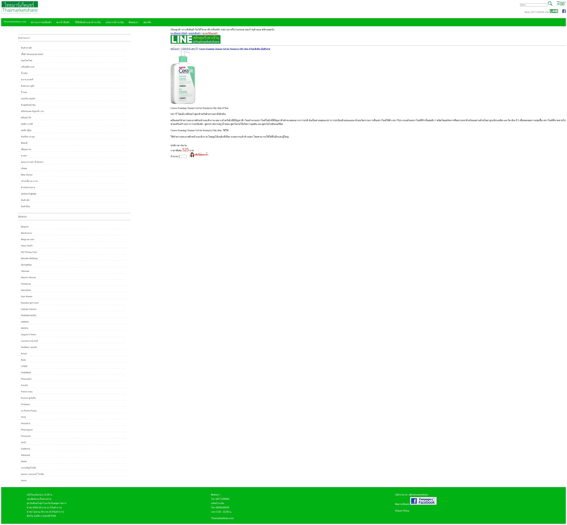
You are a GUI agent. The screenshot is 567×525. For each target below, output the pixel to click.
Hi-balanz (25, 404)
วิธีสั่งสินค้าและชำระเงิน (88, 22)
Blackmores (26, 233)
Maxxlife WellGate (29, 258)
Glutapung (26, 284)
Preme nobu (26, 391)
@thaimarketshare (418, 494)
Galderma (25, 449)
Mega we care (27, 239)
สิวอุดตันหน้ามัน (28, 105)
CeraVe (24, 385)
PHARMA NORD (28, 315)
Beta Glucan (26, 175)
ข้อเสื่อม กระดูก (28, 136)
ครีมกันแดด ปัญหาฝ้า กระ (32, 111)
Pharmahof (26, 379)
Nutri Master (26, 296)
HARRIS (25, 322)
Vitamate (25, 271)
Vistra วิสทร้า (27, 245)
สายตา (24, 155)
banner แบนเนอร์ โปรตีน (32, 474)
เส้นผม (24, 168)
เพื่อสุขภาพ (26, 149)
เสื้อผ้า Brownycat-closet (32, 54)
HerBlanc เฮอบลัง (29, 347)
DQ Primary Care (29, 252)
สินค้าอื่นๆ (25, 206)
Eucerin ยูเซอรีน (28, 398)
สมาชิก (147, 22)
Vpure (24, 480)
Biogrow (24, 226)
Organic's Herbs (28, 334)
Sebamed (25, 455)
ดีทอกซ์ (24, 143)
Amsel (24, 353)
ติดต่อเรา (134, 22)
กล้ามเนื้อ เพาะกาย (29, 181)
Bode (23, 360)
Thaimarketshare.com (15, 21)
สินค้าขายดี (26, 48)
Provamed (26, 436)
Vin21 (23, 442)
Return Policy (402, 511)
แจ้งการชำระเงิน (115, 22)
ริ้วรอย (24, 92)
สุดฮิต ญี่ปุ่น (26, 130)
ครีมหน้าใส (26, 117)
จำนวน (174, 156)
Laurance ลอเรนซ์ (29, 341)
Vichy (23, 417)
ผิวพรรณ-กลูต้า (28, 86)
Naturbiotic (26, 290)
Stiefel (24, 461)
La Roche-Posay (28, 410)
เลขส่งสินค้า (194, 33)
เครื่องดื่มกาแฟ (27, 67)
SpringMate (26, 265)
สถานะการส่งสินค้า (41, 22)
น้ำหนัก (24, 73)
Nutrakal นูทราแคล (30, 303)
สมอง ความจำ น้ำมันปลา (32, 162)
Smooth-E (25, 423)
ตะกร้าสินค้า (63, 22)
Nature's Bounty (28, 277)
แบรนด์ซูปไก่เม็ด (28, 468)
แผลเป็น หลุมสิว (28, 98)
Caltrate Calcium (28, 309)
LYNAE (24, 366)
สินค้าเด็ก (25, 200)
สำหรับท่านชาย (28, 187)
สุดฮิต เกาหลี (27, 124)
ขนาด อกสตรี (27, 79)
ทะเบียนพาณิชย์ (179, 33)
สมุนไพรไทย (26, 60)
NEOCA (24, 328)
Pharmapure (27, 429)
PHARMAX (26, 372)
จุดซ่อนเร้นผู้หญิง (28, 194)
